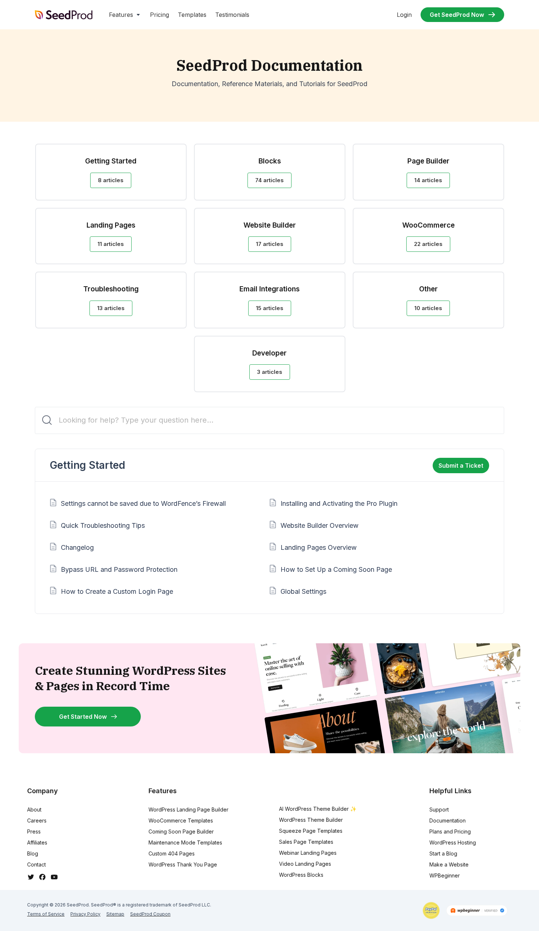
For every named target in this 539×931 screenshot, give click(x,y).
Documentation (447, 820)
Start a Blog (443, 853)
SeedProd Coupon (150, 914)
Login (404, 14)
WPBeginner (444, 875)
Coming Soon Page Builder (181, 831)
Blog (32, 853)
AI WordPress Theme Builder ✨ (317, 809)
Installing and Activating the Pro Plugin (338, 503)
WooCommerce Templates (180, 820)
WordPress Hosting (452, 842)
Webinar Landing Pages (308, 853)
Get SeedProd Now (457, 14)
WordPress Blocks (301, 875)
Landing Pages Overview (318, 547)
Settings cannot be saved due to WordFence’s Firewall (143, 503)
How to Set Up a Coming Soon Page (336, 569)
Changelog (77, 547)
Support (439, 809)
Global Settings (303, 591)
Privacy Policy (85, 914)
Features (121, 14)
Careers (37, 820)
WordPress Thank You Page (182, 864)
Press (34, 831)
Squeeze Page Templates (310, 831)
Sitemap (115, 914)
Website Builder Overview (319, 525)
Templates (192, 14)
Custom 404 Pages (171, 853)
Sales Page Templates (306, 842)
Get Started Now (83, 716)
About (34, 809)
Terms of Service (46, 914)
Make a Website (449, 864)
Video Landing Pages (305, 864)
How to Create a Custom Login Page (117, 591)
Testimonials (232, 14)
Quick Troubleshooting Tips (103, 525)
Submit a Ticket (461, 465)
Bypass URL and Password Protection (119, 569)
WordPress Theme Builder (311, 820)
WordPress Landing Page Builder (188, 809)
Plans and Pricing (450, 831)
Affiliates (37, 842)
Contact (36, 864)
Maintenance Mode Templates (185, 842)
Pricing (159, 14)
